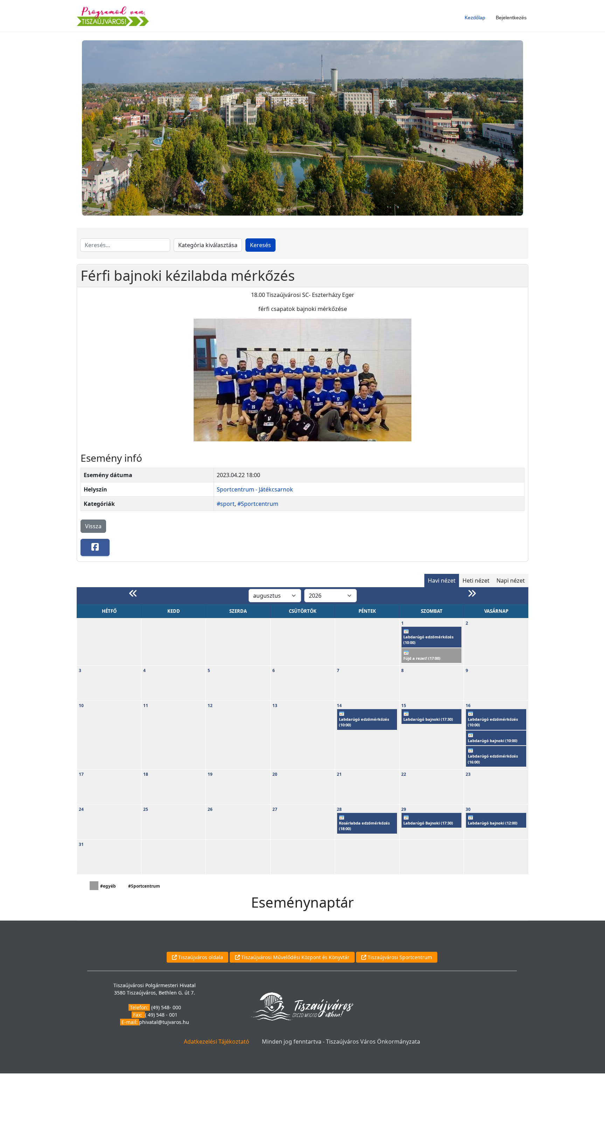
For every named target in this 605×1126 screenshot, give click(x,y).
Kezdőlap (475, 17)
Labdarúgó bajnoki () (428, 719)
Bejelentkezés (511, 17)
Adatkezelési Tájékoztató (216, 1041)
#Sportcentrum (257, 504)
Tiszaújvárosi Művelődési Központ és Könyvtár (294, 957)
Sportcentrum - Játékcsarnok (255, 489)
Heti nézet (476, 580)
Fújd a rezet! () (421, 658)
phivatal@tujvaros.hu (164, 1022)
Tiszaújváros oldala (200, 957)
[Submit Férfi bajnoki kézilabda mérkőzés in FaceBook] (95, 547)
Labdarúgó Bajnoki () (428, 823)
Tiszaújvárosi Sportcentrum (399, 957)
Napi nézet (510, 580)
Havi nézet (442, 580)
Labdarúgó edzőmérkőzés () (428, 639)
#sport (226, 504)
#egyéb (108, 886)
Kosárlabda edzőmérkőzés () (364, 826)
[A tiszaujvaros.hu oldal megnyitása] (302, 1005)
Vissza (93, 526)
